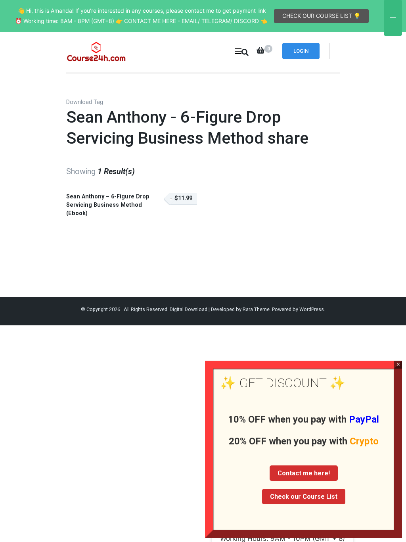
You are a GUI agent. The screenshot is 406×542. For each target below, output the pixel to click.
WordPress (311, 309)
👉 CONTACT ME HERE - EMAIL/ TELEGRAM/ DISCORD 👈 (191, 20)
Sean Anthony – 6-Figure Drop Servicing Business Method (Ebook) (107, 204)
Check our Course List (303, 496)
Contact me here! (304, 473)
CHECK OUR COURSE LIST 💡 (321, 15)
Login (300, 51)
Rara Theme (256, 309)
